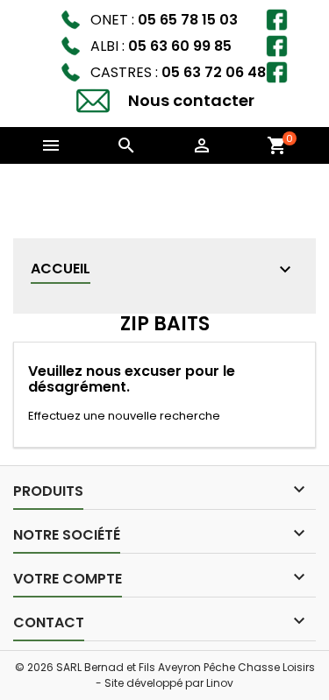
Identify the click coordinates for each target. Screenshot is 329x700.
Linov (219, 682)
